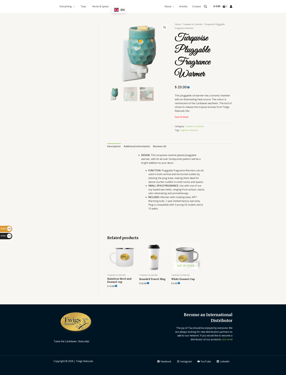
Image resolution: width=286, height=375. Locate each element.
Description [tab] (114, 146)
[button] (164, 27)
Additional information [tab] (137, 146)
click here (227, 339)
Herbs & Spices (100, 6)
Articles (183, 6)
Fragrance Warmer (189, 130)
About (168, 6)
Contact (196, 6)
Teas (83, 6)
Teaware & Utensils (192, 24)
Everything (66, 6)
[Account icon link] (231, 6)
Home (178, 24)
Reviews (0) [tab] (159, 146)
